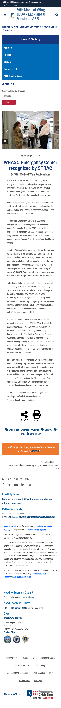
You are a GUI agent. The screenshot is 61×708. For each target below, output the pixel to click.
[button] (11, 5)
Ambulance (35, 434)
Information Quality (48, 657)
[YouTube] (16, 485)
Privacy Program (29, 657)
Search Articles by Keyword (13, 91)
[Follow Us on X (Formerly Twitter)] (9, 485)
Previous (7, 132)
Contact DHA (9, 632)
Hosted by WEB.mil (12, 694)
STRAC (48, 430)
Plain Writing (40, 665)
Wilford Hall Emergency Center (24, 430)
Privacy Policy (11, 657)
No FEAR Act (24, 680)
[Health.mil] (16, 639)
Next (52, 132)
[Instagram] (29, 485)
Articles (8, 47)
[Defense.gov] (7, 639)
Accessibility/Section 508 (17, 673)
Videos (7, 62)
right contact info (18, 607)
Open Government (22, 665)
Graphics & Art (11, 69)
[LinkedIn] (22, 485)
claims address (28, 597)
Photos (7, 54)
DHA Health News (13, 76)
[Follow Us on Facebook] (3, 485)
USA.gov (38, 680)
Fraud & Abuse (38, 673)
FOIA (51, 673)
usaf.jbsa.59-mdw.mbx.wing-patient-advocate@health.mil (31, 517)
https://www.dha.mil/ (13, 618)
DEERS (35, 451)
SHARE (24, 420)
